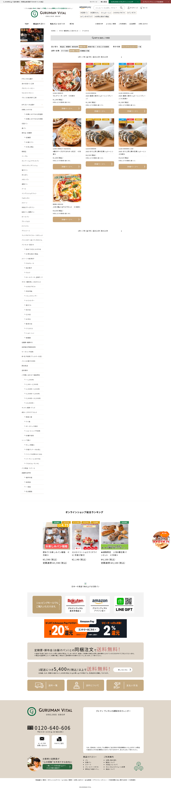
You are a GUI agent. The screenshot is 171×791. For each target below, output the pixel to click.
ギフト (72, 24)
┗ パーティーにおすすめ (32, 459)
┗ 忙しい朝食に (29, 445)
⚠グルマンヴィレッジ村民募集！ (153, 2)
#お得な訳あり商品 (102, 16)
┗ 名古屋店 (28, 491)
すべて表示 (65, 51)
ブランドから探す (27, 79)
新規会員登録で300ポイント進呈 (32, 2)
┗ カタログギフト (30, 286)
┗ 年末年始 (28, 291)
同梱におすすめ (27, 109)
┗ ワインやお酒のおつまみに (33, 455)
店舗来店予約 (26, 473)
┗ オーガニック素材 (31, 426)
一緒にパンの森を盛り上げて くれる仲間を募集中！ (56, 767)
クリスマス (85, 31)
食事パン (25, 184)
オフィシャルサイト (54, 780)
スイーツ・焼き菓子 (28, 259)
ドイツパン (25, 226)
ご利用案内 (122, 24)
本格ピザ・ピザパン (28, 207)
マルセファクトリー (28, 93)
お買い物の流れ (111, 760)
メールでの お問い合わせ (42, 744)
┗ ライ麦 (27, 422)
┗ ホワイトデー (29, 300)
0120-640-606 (53, 727)
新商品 (24, 151)
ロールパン (25, 217)
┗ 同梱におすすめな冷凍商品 (33, 119)
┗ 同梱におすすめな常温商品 (33, 115)
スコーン (24, 203)
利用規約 (132, 780)
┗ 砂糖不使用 (29, 435)
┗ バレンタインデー (30, 296)
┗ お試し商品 (29, 147)
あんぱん (25, 175)
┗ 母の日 (27, 310)
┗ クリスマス (28, 328)
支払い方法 (132, 685)
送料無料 (25, 370)
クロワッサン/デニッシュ (30, 165)
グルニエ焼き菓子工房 (29, 97)
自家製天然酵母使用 (29, 347)
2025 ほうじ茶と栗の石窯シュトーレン (99, 151)
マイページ (93, 2)
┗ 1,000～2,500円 (31, 384)
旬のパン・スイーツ (57, 24)
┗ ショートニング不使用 (32, 431)
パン (86, 760)
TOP (27, 24)
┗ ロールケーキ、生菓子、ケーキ (33, 278)
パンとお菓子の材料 (28, 361)
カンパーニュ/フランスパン (30, 161)
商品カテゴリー (39, 24)
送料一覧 (53, 685)
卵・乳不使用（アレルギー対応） (32, 356)
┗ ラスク (27, 272)
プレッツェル (26, 221)
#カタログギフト (119, 13)
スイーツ (88, 765)
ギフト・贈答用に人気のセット (31, 282)
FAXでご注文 (59, 743)
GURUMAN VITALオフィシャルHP (122, 2)
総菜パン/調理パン (28, 212)
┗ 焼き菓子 (28, 268)
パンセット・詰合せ (28, 245)
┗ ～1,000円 (29, 380)
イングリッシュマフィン (29, 193)
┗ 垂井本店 (28, 477)
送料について (92, 685)
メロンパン (25, 179)
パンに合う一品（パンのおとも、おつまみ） (32, 240)
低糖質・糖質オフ (27, 342)
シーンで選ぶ (26, 440)
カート (145, 8)
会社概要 (132, 24)
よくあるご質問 (111, 24)
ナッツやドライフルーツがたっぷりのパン (32, 236)
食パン (24, 128)
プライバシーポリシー (100, 780)
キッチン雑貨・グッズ (28, 408)
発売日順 (75, 47)
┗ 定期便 (27, 137)
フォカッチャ (26, 198)
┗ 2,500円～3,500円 (32, 389)
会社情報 (88, 780)
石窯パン (25, 123)
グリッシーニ (26, 231)
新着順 (68, 47)
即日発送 (25, 366)
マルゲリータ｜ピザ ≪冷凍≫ (64, 96)
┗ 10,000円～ (29, 403)
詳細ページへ (67, 108)
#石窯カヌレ (95, 13)
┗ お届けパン (29, 142)
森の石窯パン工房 (28, 84)
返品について (110, 769)
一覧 (139, 47)
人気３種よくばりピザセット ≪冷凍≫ (66, 207)
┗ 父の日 (27, 314)
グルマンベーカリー (28, 88)
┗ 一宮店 (27, 487)
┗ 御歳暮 (27, 338)
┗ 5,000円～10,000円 (32, 398)
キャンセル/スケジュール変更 (115, 767)
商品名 (62, 47)
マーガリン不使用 (28, 352)
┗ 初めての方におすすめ (32, 249)
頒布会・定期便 (27, 133)
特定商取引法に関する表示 (118, 780)
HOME (53, 31)
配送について (110, 762)
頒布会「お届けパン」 (92, 769)
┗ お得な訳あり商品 (31, 254)
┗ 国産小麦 (28, 417)
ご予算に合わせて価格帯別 (31, 375)
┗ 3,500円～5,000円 (32, 394)
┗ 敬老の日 (28, 324)
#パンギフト (131, 13)
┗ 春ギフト (28, 305)
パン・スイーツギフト (92, 767)
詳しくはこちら (122, 670)
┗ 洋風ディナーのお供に (32, 449)
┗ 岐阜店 (27, 482)
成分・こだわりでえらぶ (29, 412)
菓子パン (25, 170)
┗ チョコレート (29, 263)
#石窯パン (84, 13)
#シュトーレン (106, 13)
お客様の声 (99, 24)
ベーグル (25, 156)
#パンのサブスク (86, 16)
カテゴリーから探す (28, 105)
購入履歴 (104, 2)
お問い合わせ (143, 24)
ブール (24, 189)
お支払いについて (112, 765)
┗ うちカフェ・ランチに (31, 463)
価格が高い (92, 47)
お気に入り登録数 (103, 47)
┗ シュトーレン (29, 333)
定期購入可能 (84, 51)
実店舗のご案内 (40, 780)
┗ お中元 (27, 319)
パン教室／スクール (28, 468)
